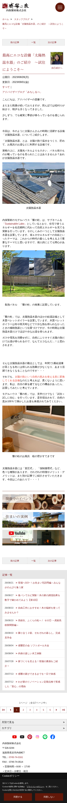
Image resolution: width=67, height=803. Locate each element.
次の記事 (52, 42)
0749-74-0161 (16, 757)
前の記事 (14, 42)
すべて (6, 87)
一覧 (33, 42)
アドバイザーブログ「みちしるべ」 (22, 92)
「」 (14, 223)
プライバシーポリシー (35, 787)
